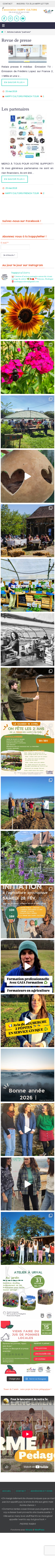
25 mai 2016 (11, 91)
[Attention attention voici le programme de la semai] (27, 909)
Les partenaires (15, 107)
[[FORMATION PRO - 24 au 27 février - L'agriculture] (27, 963)
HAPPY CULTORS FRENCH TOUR (22, 95)
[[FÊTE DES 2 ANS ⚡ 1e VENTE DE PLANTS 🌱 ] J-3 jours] (27, 582)
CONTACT (8, 4)
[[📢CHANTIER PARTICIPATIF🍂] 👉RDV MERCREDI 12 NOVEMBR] (27, 1235)
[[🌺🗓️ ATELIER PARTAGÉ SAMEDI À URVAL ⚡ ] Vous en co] (27, 364)
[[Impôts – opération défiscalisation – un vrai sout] (27, 1126)
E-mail (4, 240)
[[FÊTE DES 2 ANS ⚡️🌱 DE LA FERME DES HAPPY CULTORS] (27, 473)
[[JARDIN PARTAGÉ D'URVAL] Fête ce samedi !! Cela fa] (27, 310)
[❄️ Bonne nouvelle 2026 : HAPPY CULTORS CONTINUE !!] (27, 1072)
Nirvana (28, 1527)
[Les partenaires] (27, 135)
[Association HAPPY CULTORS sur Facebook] (4, 18)
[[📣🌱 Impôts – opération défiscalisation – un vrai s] (27, 1181)
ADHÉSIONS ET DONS (42, 1488)
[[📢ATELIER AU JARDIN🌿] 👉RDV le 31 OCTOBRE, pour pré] (27, 1290)
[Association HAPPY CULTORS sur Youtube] (22, 18)
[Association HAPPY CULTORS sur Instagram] (10, 18)
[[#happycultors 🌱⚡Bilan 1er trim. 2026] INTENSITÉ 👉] (27, 800)
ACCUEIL (6, 1488)
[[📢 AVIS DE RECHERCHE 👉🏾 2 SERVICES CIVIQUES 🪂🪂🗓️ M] (27, 1017)
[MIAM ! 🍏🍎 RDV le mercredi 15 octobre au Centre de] (27, 1344)
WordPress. (40, 1527)
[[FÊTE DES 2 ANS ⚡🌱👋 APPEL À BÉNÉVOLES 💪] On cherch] (27, 636)
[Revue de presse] (27, 54)
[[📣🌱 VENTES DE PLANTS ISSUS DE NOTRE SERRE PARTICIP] (27, 419)
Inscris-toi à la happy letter (33, 4)
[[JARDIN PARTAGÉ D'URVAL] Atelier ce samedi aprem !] (27, 854)
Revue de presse (16, 40)
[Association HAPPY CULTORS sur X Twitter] (16, 18)
